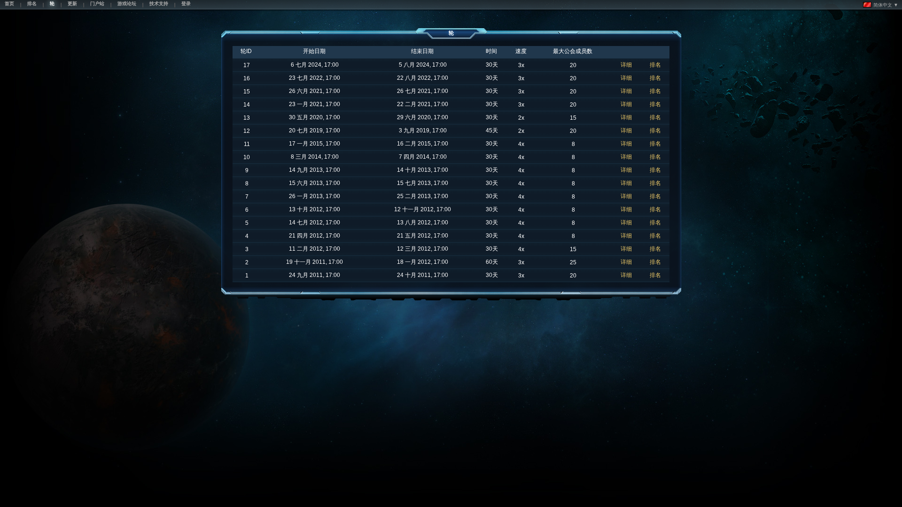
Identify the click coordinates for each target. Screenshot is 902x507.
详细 (626, 64)
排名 (655, 64)
